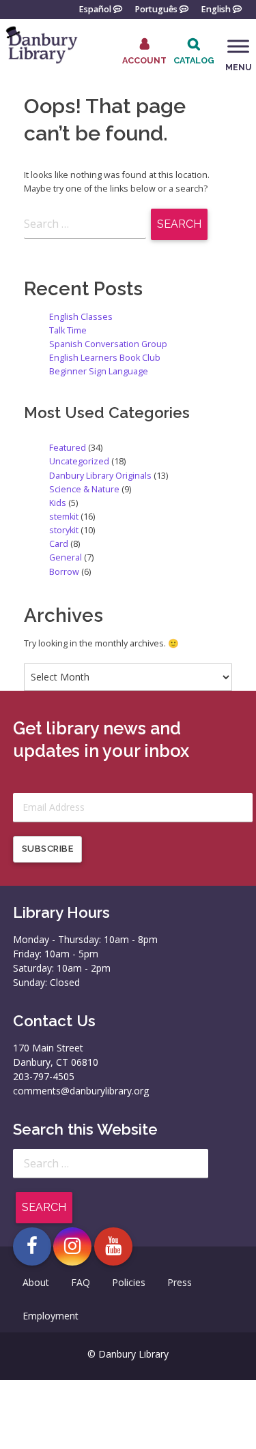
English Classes (81, 317)
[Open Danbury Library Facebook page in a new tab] (32, 1246)
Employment (51, 1315)
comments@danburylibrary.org (81, 1090)
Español (95, 8)
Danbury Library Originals (100, 475)
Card (58, 544)
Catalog (193, 60)
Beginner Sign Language (98, 371)
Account (144, 60)
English (216, 8)
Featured (67, 447)
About (36, 1282)
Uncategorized (79, 461)
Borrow (64, 572)
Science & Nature (84, 489)
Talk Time (68, 330)
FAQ (80, 1282)
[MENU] (238, 46)
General (65, 557)
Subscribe (48, 848)
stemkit (64, 516)
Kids (57, 503)
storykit (64, 530)
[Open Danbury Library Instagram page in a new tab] (72, 1246)
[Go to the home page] (41, 61)
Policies (128, 1282)
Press (179, 1282)
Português (155, 8)
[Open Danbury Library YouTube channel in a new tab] (113, 1246)
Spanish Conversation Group (108, 344)
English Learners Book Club (104, 357)
